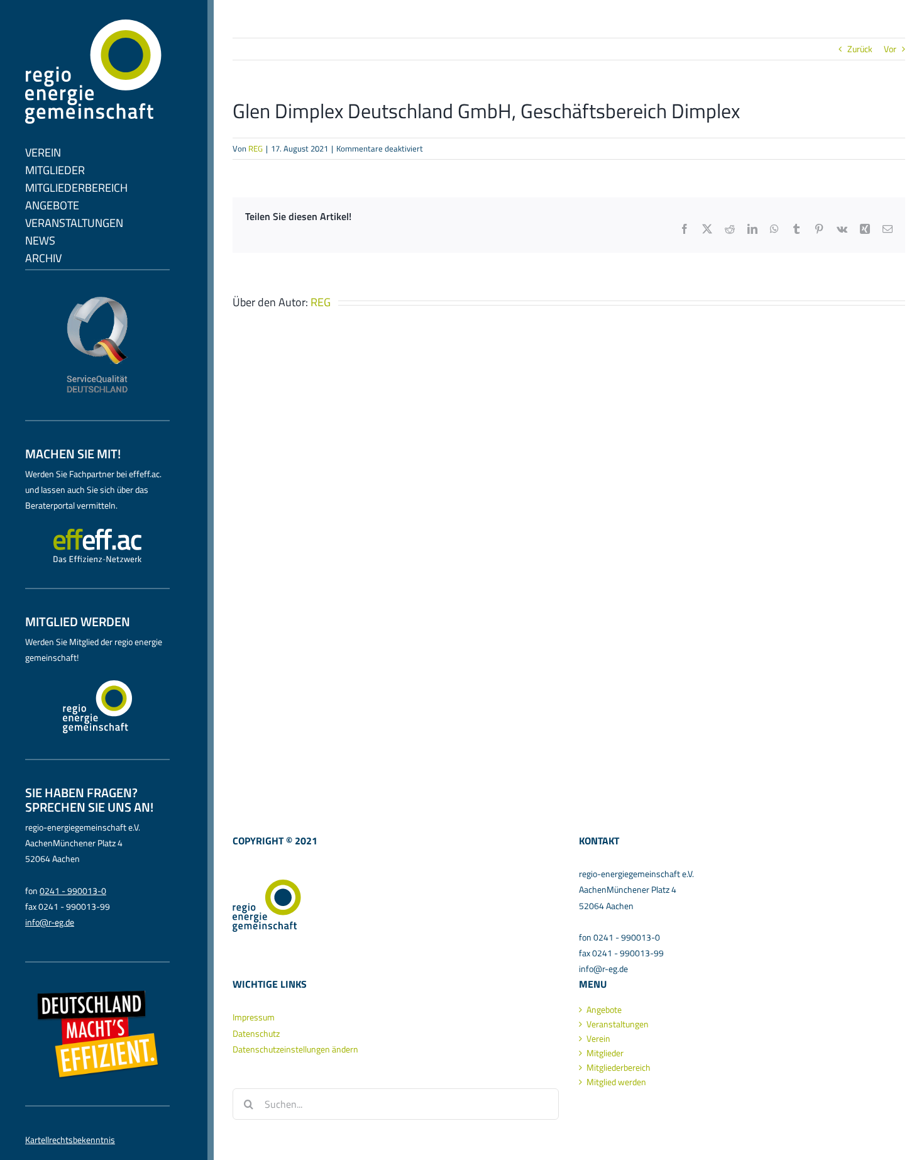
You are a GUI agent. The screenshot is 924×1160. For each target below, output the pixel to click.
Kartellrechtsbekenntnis (70, 1139)
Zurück (859, 48)
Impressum (254, 1017)
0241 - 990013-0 (73, 890)
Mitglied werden (616, 1082)
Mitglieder (605, 1053)
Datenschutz (256, 1033)
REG (255, 148)
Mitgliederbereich (618, 1067)
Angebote (604, 1009)
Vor (890, 48)
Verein (598, 1038)
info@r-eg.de (49, 922)
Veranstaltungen (617, 1024)
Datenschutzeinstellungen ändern (295, 1049)
